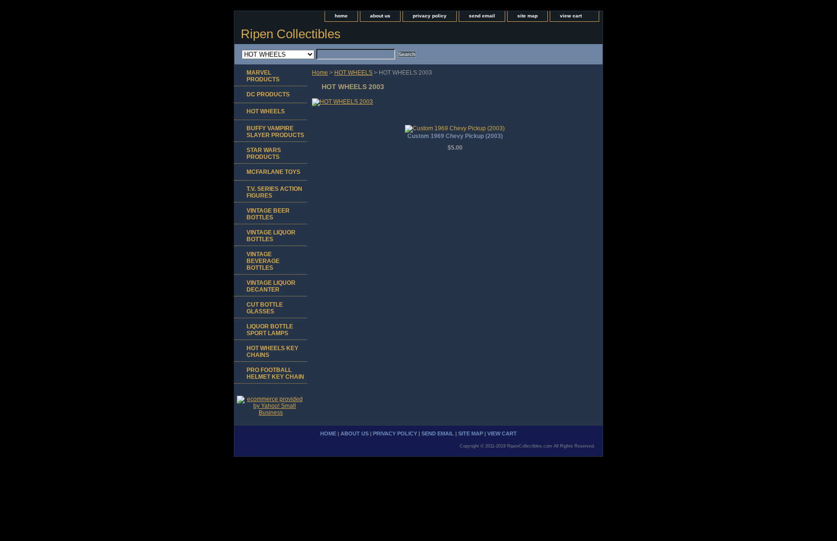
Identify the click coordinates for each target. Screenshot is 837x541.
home (341, 15)
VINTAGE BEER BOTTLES (268, 214)
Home (320, 72)
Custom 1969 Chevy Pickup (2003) (455, 136)
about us (380, 15)
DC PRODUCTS (268, 94)
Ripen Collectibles (291, 34)
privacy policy (430, 15)
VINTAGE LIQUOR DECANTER (271, 286)
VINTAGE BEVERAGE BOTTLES (263, 261)
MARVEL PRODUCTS (263, 76)
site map (527, 15)
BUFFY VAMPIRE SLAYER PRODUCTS (275, 132)
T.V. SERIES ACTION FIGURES (274, 192)
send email (482, 15)
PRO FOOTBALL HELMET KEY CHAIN (275, 373)
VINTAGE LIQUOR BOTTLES (271, 236)
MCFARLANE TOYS (273, 172)
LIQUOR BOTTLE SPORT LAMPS (270, 330)
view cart (571, 15)
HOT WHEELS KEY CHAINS (272, 351)
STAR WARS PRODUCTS (264, 153)
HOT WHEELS (353, 72)
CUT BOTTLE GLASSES (265, 308)
